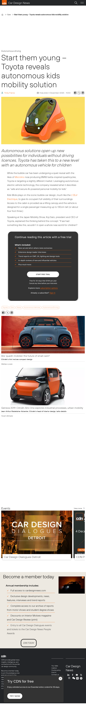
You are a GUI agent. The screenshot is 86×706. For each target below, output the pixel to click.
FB (73, 675)
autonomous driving (50, 307)
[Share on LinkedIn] (83, 93)
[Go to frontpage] (16, 2)
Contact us (55, 675)
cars (12, 307)
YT (77, 675)
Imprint (53, 672)
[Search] (76, 3)
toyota (5, 307)
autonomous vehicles (32, 307)
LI (69, 675)
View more (78, 508)
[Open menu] (82, 3)
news (19, 307)
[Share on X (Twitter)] (79, 93)
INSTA (69, 678)
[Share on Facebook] (75, 93)
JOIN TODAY (28, 643)
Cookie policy (56, 670)
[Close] (60, 678)
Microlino (19, 177)
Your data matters (54, 667)
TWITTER (81, 675)
